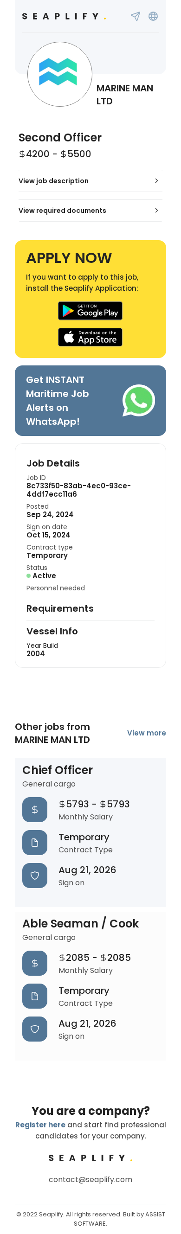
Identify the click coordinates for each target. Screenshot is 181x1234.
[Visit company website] (153, 16)
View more (146, 733)
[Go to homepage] (64, 16)
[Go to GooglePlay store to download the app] (90, 310)
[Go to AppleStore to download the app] (90, 337)
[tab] (90, 181)
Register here (40, 1125)
